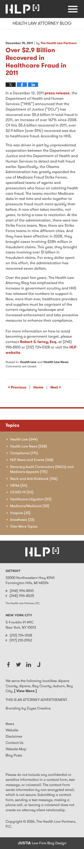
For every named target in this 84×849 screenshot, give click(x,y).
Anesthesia (22, 520)
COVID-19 (21, 492)
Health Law (28, 362)
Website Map (16, 749)
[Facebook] (8, 664)
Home (38, 387)
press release (57, 93)
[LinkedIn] (28, 664)
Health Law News (56, 362)
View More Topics (23, 526)
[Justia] (38, 664)
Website (12, 730)
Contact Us (14, 743)
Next (55, 387)
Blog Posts (14, 755)
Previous (17, 387)
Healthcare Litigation (31, 499)
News (10, 724)
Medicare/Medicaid (29, 506)
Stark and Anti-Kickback (34, 479)
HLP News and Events (31, 460)
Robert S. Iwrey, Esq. (38, 342)
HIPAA (18, 486)
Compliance (24, 453)
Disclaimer (14, 736)
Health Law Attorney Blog (22, 9)
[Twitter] (18, 664)
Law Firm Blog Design (42, 843)
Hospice (20, 513)
